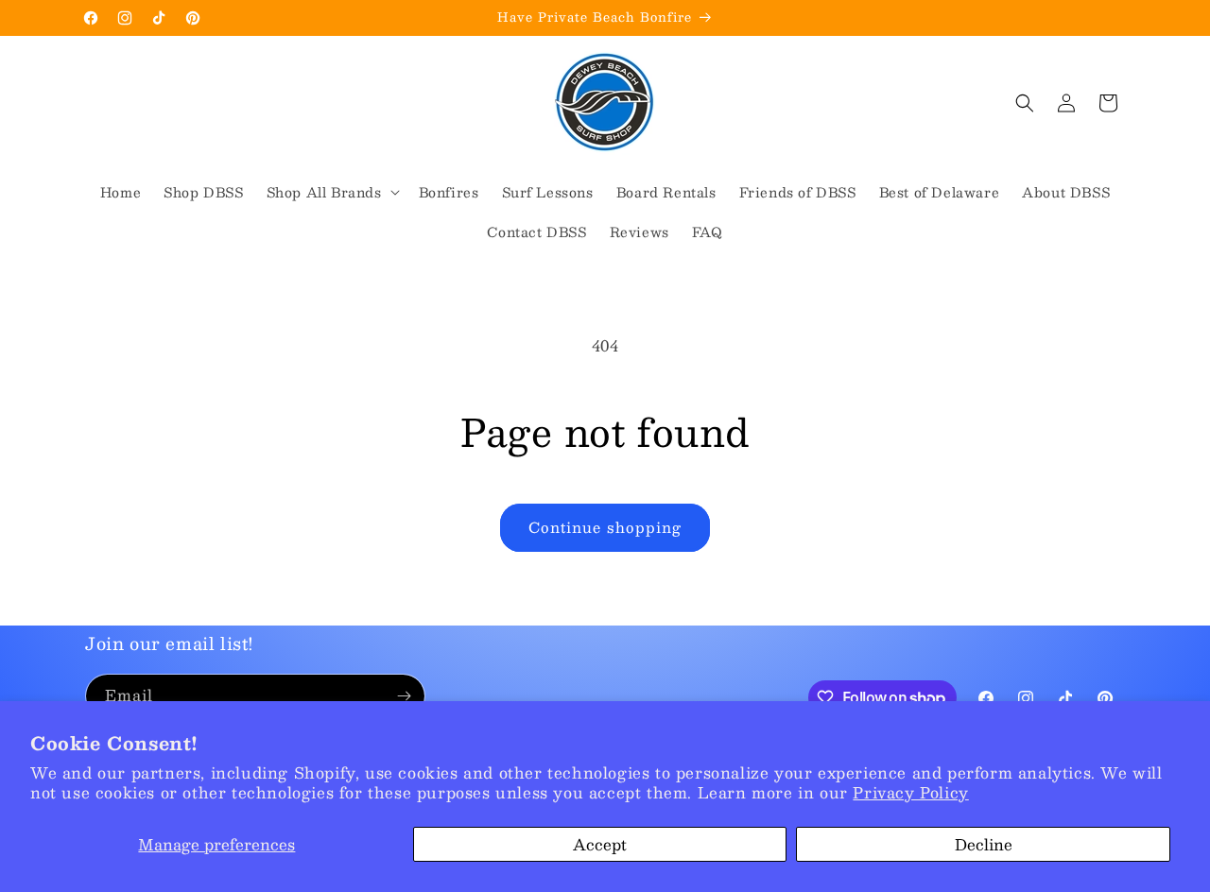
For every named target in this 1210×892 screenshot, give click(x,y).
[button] (331, 192)
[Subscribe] (403, 696)
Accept (600, 844)
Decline (983, 844)
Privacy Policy (910, 792)
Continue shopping (605, 527)
